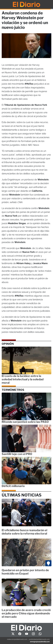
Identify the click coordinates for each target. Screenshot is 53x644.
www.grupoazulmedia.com (40, 642)
